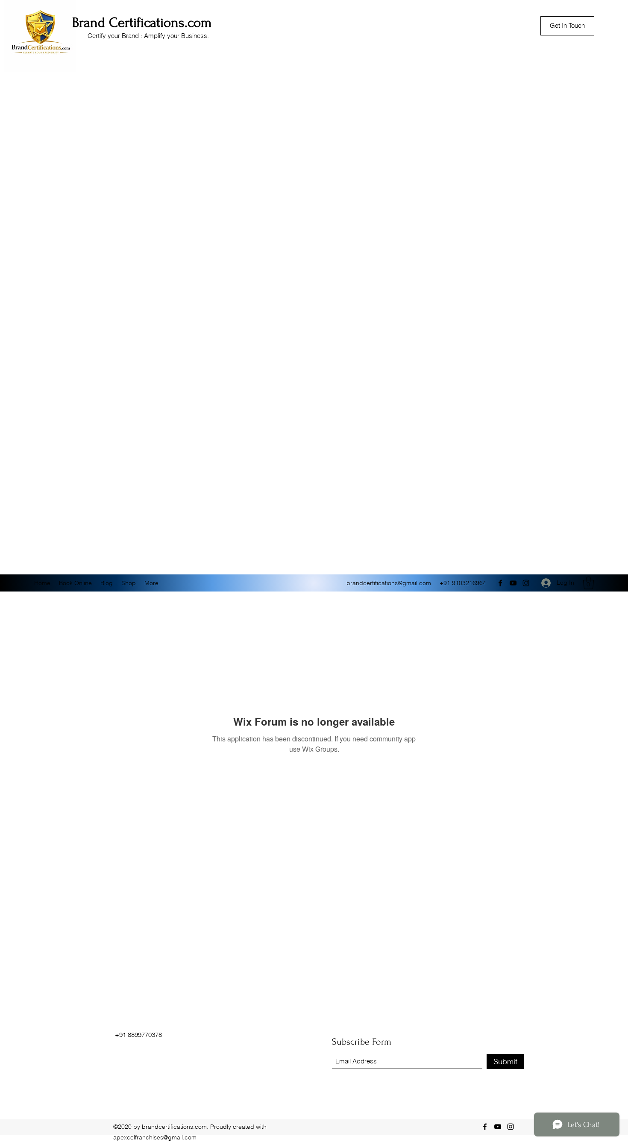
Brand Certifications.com (142, 22)
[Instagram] (526, 583)
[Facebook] (500, 583)
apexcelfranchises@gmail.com (155, 1137)
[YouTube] (513, 583)
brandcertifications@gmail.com (388, 583)
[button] (588, 583)
